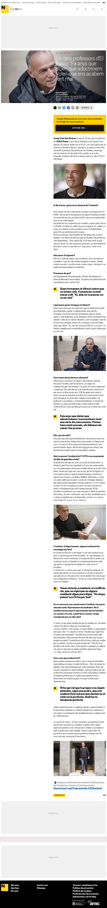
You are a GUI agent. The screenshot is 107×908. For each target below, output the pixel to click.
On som (14, 891)
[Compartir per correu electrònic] (72, 107)
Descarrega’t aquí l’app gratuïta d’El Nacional (78, 788)
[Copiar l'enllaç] (77, 107)
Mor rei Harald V (54, 2)
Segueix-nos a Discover (10, 2)
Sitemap (41, 888)
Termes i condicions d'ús (85, 885)
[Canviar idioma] (94, 9)
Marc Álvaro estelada (91, 2)
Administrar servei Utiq (84, 897)
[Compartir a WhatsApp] (59, 107)
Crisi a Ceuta (42, 2)
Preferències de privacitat (86, 894)
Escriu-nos (42, 885)
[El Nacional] (5, 9)
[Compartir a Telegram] (64, 107)
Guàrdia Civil (59, 795)
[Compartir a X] (55, 107)
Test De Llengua (28, 2)
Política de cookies (82, 891)
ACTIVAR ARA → (79, 128)
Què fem (15, 888)
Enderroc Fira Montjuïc (72, 2)
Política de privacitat (83, 888)
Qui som (15, 885)
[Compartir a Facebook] (68, 107)
